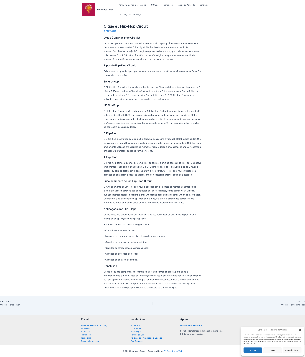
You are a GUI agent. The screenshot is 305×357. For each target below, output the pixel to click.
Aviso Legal (136, 331)
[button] (300, 330)
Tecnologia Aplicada (185, 5)
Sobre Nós (135, 325)
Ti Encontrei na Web (173, 351)
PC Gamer (154, 5)
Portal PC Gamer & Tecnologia (132, 5)
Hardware (85, 331)
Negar (272, 350)
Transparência (137, 328)
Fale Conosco (137, 341)
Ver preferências (292, 350)
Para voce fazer (105, 9)
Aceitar (253, 350)
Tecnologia (203, 5)
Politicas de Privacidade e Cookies (146, 338)
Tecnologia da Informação (130, 14)
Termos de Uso (137, 335)
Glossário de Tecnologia (191, 325)
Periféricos (168, 5)
